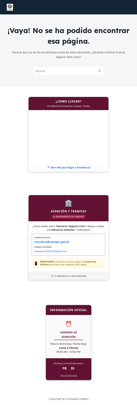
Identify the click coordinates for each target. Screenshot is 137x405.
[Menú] (128, 7)
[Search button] (99, 71)
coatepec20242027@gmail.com (50, 251)
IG (72, 368)
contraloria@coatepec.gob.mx (52, 241)
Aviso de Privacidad (68, 375)
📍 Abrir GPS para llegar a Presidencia (68, 167)
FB (65, 368)
